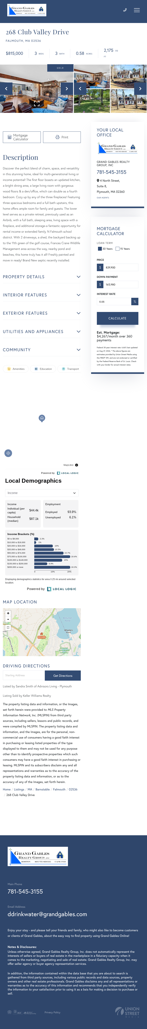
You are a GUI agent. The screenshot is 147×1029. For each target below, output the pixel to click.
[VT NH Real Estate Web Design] (127, 1012)
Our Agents (103, 197)
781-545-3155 (111, 172)
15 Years (125, 248)
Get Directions (62, 676)
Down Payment (107, 277)
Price (100, 260)
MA (30, 789)
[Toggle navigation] (137, 10)
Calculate (118, 318)
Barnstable (43, 789)
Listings (19, 789)
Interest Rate (106, 294)
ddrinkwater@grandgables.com (47, 914)
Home (7, 789)
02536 (73, 789)
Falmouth (59, 789)
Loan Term (105, 243)
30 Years (108, 248)
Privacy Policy (52, 1012)
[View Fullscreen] (8, 627)
